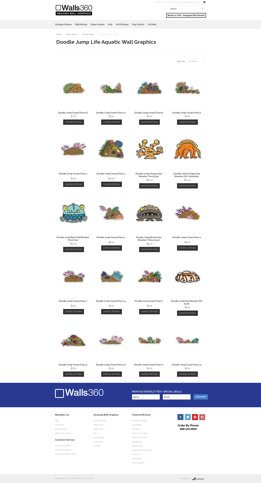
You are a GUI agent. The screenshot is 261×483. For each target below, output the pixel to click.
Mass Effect (137, 458)
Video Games (98, 24)
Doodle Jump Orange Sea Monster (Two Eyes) (148, 175)
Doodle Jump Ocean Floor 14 (111, 301)
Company (59, 425)
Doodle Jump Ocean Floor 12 (111, 113)
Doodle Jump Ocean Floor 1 (73, 301)
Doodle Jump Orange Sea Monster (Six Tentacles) (186, 175)
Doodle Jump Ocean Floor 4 (111, 237)
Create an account (192, 2)
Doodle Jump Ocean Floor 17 (148, 364)
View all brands (138, 463)
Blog (57, 420)
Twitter (188, 417)
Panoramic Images (139, 420)
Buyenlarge (137, 425)
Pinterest (195, 417)
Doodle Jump (88, 34)
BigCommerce (199, 478)
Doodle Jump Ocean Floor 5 (111, 173)
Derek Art (136, 454)
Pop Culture (138, 24)
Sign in (179, 2)
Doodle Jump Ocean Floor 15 (186, 364)
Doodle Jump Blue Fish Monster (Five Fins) (73, 238)
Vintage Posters (63, 24)
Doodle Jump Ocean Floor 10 (111, 364)
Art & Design (122, 24)
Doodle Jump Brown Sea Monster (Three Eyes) (148, 238)
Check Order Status (63, 446)
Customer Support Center (65, 454)
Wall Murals (81, 24)
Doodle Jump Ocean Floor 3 (73, 173)
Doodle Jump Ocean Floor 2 (186, 237)
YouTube (202, 417)
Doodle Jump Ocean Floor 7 (149, 301)
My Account (160, 2)
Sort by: (181, 61)
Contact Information (63, 450)
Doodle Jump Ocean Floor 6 (186, 113)
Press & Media (61, 429)
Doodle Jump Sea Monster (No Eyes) (186, 302)
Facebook (180, 417)
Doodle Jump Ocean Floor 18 (73, 113)
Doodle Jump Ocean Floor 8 (148, 113)
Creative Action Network (142, 450)
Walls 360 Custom (62, 433)
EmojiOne (136, 429)
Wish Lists (171, 2)
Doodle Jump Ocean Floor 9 (73, 364)
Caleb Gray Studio (139, 437)
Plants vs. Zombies (140, 433)
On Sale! (152, 24)
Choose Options (73, 122)
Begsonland (137, 442)
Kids (110, 24)
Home (58, 34)
